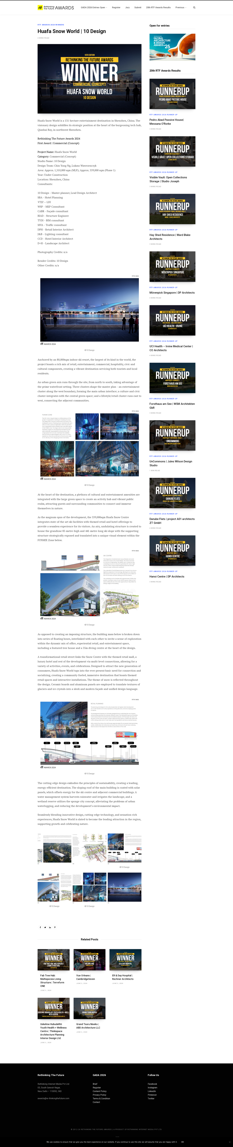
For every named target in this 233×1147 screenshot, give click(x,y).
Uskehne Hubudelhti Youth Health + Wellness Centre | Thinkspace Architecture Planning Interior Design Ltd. (53, 1031)
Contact (96, 1102)
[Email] (24, 150)
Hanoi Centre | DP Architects (167, 576)
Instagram (152, 1087)
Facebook (152, 1084)
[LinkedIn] (50, 927)
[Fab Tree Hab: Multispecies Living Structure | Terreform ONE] (54, 959)
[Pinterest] (24, 142)
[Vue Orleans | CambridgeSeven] (90, 959)
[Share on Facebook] (24, 128)
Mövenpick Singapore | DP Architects (172, 292)
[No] (229, 1142)
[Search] (194, 7)
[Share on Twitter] (24, 135)
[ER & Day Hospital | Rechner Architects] (125, 959)
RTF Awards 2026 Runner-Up (164, 115)
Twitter (151, 1098)
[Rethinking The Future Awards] (56, 7)
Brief (95, 1084)
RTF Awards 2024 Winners (51, 25)
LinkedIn (152, 1091)
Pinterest (152, 1095)
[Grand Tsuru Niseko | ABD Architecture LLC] (90, 1008)
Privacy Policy (99, 1095)
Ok (182, 1142)
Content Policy (100, 1091)
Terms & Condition (101, 1098)
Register (97, 1087)
